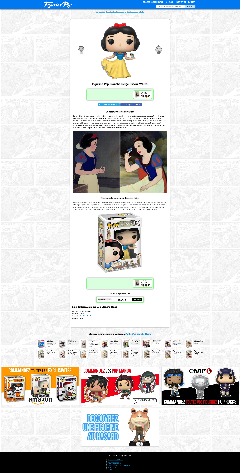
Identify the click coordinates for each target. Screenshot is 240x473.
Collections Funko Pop (153, 2)
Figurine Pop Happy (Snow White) (113, 352)
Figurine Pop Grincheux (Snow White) (198, 352)
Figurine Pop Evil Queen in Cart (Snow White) (135, 341)
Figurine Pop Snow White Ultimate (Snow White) (177, 342)
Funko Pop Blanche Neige (138, 334)
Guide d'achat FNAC (115, 460)
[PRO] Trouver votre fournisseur (119, 465)
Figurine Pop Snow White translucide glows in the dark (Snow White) (51, 343)
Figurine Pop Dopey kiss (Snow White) (93, 352)
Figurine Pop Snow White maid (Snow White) (72, 352)
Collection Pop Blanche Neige (116, 12)
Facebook (170, 2)
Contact (110, 469)
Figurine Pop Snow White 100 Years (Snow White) (72, 342)
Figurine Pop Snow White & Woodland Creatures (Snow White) (93, 343)
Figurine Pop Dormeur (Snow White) (51, 352)
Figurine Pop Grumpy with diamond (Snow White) (135, 353)
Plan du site (112, 467)
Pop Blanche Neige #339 (135, 12)
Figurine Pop (100, 12)
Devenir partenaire (115, 464)
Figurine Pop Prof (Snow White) (156, 351)
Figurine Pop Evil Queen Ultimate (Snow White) (114, 341)
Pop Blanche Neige (87, 316)
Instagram (181, 2)
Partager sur (110, 104)
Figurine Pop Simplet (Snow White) (177, 352)
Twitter (191, 2)
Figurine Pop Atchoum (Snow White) (198, 341)
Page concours (113, 462)
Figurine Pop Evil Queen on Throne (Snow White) (156, 341)
